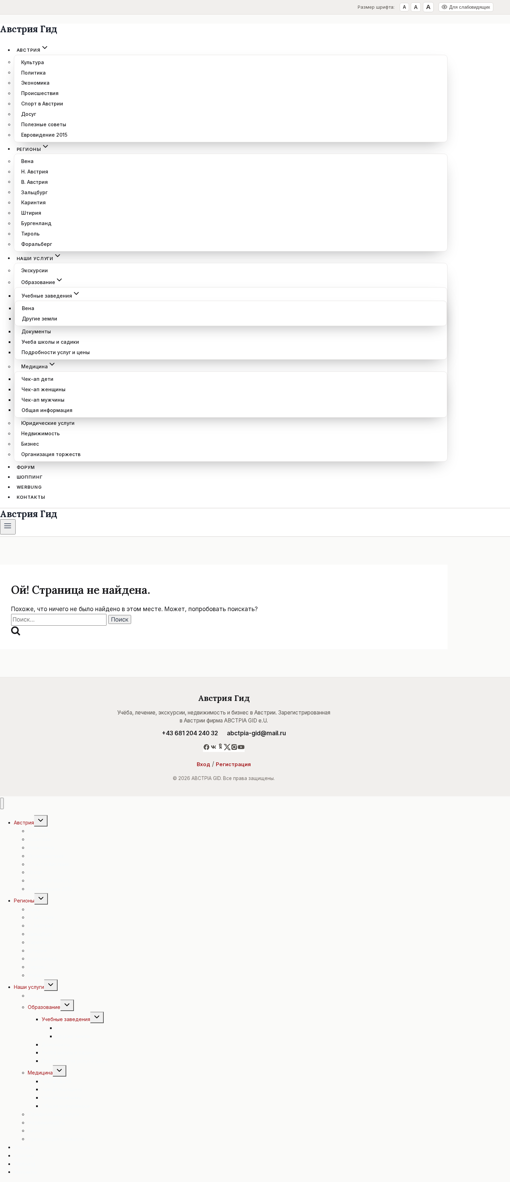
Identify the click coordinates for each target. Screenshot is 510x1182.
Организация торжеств (50, 454)
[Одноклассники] (220, 748)
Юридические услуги (48, 423)
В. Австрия (34, 182)
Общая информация (47, 410)
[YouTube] (241, 748)
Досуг (28, 114)
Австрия (24, 822)
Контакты (31, 497)
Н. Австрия (34, 171)
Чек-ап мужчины (43, 400)
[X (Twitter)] (227, 748)
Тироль (30, 234)
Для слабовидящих (469, 7)
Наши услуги (29, 987)
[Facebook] (206, 748)
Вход (203, 764)
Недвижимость (40, 433)
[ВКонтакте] (213, 748)
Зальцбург (34, 192)
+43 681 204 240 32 (190, 733)
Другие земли (39, 319)
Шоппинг (30, 477)
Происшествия (40, 93)
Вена (27, 161)
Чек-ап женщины (44, 389)
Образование (44, 1007)
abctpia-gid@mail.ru (256, 733)
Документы (36, 331)
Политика (33, 72)
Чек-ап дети (37, 379)
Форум (26, 467)
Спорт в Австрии (42, 103)
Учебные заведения (66, 1019)
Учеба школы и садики (50, 342)
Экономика (35, 83)
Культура (32, 62)
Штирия (31, 213)
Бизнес (30, 444)
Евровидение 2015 (44, 135)
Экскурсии (34, 270)
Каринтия (33, 202)
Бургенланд (36, 223)
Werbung (29, 487)
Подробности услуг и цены (56, 352)
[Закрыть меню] (2, 803)
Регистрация (233, 764)
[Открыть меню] (8, 526)
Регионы (24, 900)
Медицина (40, 1073)
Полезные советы (43, 124)
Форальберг (36, 244)
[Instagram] (234, 748)
